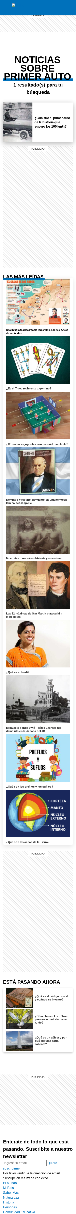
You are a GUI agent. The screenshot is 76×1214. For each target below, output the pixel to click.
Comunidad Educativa (64, 34)
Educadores (64, 41)
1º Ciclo (64, 46)
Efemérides (64, 69)
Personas (64, 26)
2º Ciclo (64, 74)
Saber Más (64, 12)
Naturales (64, 54)
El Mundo (10, 1183)
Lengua (64, 59)
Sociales (64, 49)
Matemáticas (64, 64)
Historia (64, 21)
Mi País (64, 7)
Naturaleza (64, 17)
